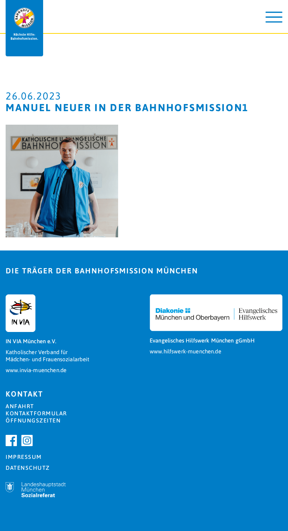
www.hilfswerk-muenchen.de (185, 351)
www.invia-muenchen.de (36, 370)
